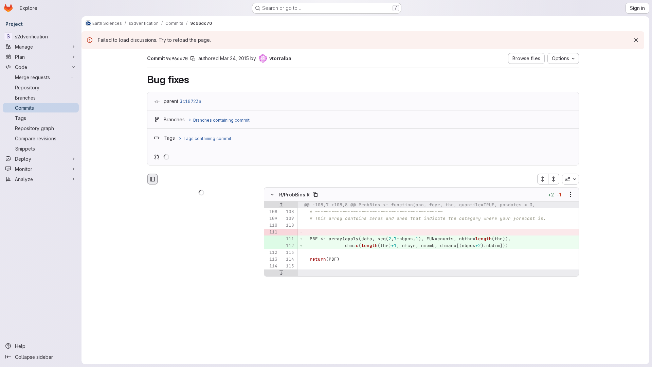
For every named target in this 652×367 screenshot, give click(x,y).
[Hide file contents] (272, 195)
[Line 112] (271, 252)
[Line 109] (271, 218)
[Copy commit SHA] (193, 59)
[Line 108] (271, 212)
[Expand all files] (542, 179)
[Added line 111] (288, 239)
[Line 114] (288, 259)
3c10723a (190, 101)
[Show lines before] (281, 205)
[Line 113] (288, 252)
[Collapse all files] (553, 179)
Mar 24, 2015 (234, 58)
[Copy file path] (315, 195)
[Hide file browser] (152, 179)
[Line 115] (288, 266)
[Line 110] (271, 225)
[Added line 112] (288, 246)
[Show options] (570, 195)
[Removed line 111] (271, 232)
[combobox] (570, 179)
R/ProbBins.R (294, 194)
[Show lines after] (281, 273)
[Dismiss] (636, 40)
